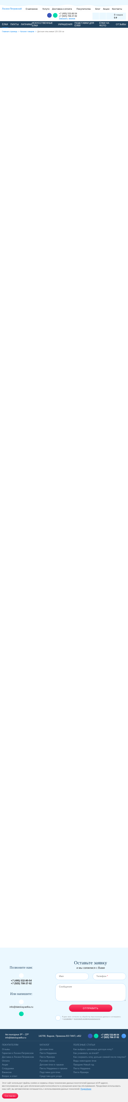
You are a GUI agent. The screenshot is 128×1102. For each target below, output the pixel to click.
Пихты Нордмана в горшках (54, 1068)
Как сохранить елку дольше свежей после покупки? (99, 1057)
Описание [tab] (35, 317)
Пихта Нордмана (48, 1053)
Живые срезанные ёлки (18, 931)
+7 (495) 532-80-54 (68, 13)
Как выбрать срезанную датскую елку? (93, 1049)
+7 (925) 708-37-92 (68, 16)
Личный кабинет (95, 16)
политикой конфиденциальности (87, 1019)
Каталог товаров (27, 31)
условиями (67, 1019)
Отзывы (6, 1049)
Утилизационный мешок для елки (64, 538)
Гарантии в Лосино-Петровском (18, 1053)
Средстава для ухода (51, 1076)
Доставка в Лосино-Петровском (18, 1057)
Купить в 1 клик (122, 606)
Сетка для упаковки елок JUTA (64, 670)
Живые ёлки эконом (83, 924)
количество (72, 85)
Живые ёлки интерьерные (92, 916)
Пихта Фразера (47, 1057)
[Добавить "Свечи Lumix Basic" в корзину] (10, 872)
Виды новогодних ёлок (84, 1061)
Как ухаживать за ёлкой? (86, 1053)
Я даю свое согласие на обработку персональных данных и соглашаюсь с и (91, 1018)
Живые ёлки (63, 916)
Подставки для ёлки (50, 1072)
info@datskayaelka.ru (21, 1006)
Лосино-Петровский (12, 8)
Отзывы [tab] (60, 317)
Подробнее (71, 122)
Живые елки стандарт (51, 924)
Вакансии (7, 1072)
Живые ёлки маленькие (18, 924)
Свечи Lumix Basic (64, 803)
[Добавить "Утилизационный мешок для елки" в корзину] (10, 606)
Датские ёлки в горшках (52, 1064)
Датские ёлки (12, 916)
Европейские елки (38, 916)
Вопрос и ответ (9, 1076)
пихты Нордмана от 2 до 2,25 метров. (51, 376)
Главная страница (9, 31)
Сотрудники (8, 1068)
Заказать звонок (67, 18)
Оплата (6, 1061)
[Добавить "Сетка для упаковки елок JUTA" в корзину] (10, 739)
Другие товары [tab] (89, 317)
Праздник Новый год (83, 1064)
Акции (5, 1064)
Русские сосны (47, 1061)
